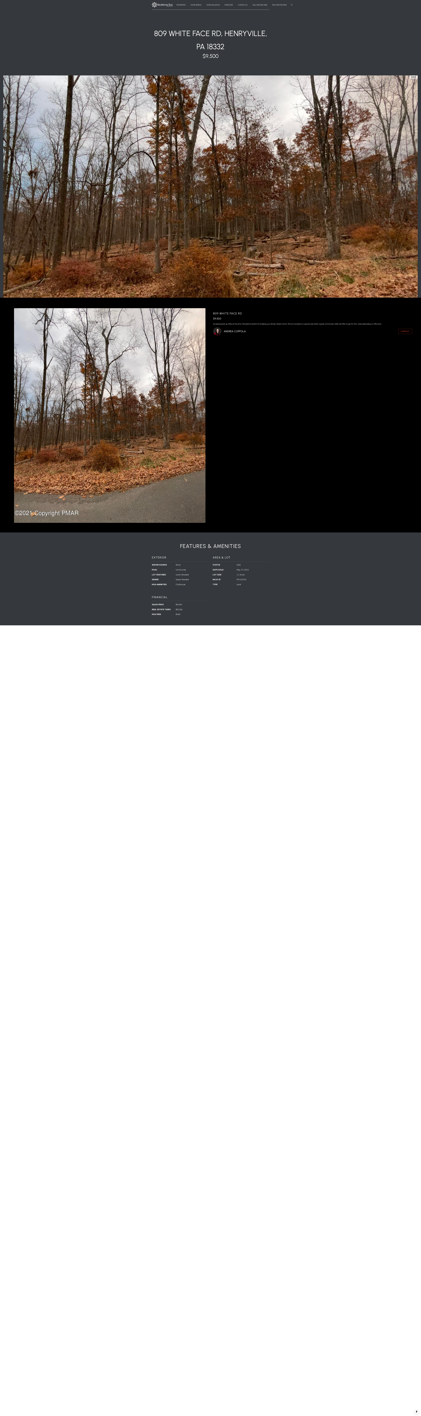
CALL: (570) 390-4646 (259, 5)
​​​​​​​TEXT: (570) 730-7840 (279, 5)
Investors (229, 5)
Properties (181, 5)
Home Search (196, 5)
